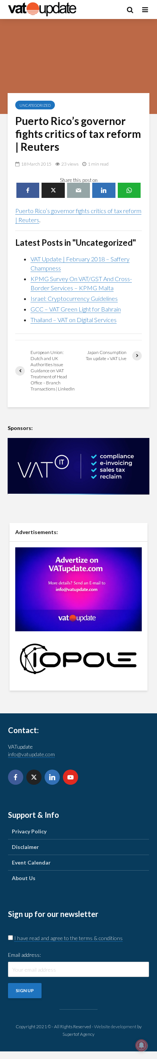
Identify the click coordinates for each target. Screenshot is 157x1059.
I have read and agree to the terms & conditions (68, 938)
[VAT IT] (78, 466)
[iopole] (78, 658)
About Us (23, 878)
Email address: (24, 955)
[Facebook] (15, 777)
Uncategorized (35, 105)
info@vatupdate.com (31, 754)
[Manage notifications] (141, 1045)
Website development (115, 1026)
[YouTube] (70, 777)
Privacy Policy (29, 831)
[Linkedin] (52, 777)
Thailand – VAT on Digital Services (73, 319)
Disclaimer (25, 847)
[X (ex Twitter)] (34, 777)
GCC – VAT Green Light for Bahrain (75, 309)
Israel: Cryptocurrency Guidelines (74, 298)
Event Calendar (31, 862)
